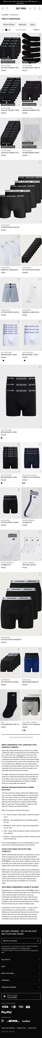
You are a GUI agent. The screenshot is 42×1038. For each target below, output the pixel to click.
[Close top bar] (40, 2)
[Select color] (1, 360)
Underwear (14, 15)
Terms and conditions (8, 1028)
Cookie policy (32, 1028)
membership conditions (8, 948)
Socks (33, 25)
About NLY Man (7, 973)
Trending (5, 980)
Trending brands (8, 987)
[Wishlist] (34, 8)
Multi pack (22, 25)
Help (3, 966)
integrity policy (25, 948)
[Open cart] (39, 8)
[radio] (3, 29)
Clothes (5, 15)
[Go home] (21, 8)
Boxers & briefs (9, 25)
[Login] (30, 8)
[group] (6, 29)
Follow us (5, 960)
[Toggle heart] (18, 34)
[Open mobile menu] (2, 8)
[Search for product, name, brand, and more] (7, 8)
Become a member (10, 941)
